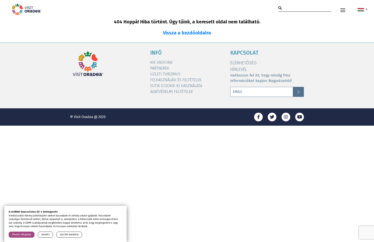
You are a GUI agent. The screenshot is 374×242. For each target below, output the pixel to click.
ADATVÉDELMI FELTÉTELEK (171, 91)
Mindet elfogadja (21, 234)
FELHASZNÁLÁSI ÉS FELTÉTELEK (176, 80)
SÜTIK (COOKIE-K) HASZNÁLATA (176, 85)
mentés (45, 234)
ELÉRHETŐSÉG (243, 62)
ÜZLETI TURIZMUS (165, 74)
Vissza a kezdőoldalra (187, 33)
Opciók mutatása (69, 234)
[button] (362, 9)
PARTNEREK (159, 68)
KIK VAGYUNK (161, 62)
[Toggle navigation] (343, 9)
